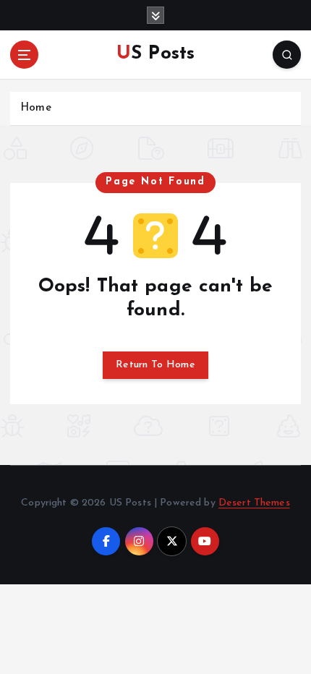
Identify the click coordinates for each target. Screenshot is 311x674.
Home (35, 108)
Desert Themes (254, 503)
